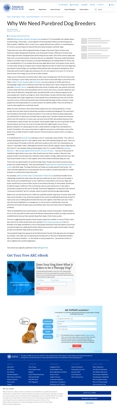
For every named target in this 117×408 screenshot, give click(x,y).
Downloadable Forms (56, 369)
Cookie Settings (89, 403)
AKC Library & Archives (14, 377)
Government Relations (33, 17)
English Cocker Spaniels (20, 82)
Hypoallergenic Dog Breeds (101, 377)
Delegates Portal (55, 367)
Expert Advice (16, 17)
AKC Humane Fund (77, 377)
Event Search (64, 4)
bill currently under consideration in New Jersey (35, 176)
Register (85, 4)
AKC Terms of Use (88, 335)
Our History (10, 372)
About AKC (10, 367)
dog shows (50, 164)
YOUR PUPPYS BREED (60, 321)
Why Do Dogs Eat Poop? (100, 379)
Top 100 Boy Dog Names (100, 372)
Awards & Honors (12, 379)
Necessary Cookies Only (89, 398)
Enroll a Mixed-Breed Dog (36, 374)
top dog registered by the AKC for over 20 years (36, 151)
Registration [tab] (42, 9)
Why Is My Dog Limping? (100, 382)
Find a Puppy (75, 4)
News (23, 17)
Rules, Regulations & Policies (58, 372)
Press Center (11, 382)
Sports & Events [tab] (55, 9)
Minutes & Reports (12, 374)
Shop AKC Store (33, 379)
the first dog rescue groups (51, 222)
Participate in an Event (78, 369)
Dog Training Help (34, 377)
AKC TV (101, 4)
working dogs (12, 36)
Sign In (112, 4)
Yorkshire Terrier (20, 87)
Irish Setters (36, 82)
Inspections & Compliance (57, 382)
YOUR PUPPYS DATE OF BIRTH (62, 326)
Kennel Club (26, 138)
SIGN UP (77, 345)
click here (82, 348)
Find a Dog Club (76, 374)
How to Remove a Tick (99, 384)
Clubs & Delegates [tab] (69, 9)
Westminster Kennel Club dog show (27, 39)
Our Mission (10, 369)
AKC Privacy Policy (97, 351)
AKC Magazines (33, 382)
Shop (93, 4)
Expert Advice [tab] (84, 9)
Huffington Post (42, 248)
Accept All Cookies (89, 392)
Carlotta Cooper (13, 29)
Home (9, 17)
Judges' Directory (55, 377)
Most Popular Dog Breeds (100, 374)
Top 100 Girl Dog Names (100, 369)
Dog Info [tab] (31, 9)
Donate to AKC (75, 372)
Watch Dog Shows (98, 367)
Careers (9, 384)
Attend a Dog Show (77, 367)
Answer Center (54, 374)
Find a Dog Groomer (35, 369)
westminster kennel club (22, 36)
